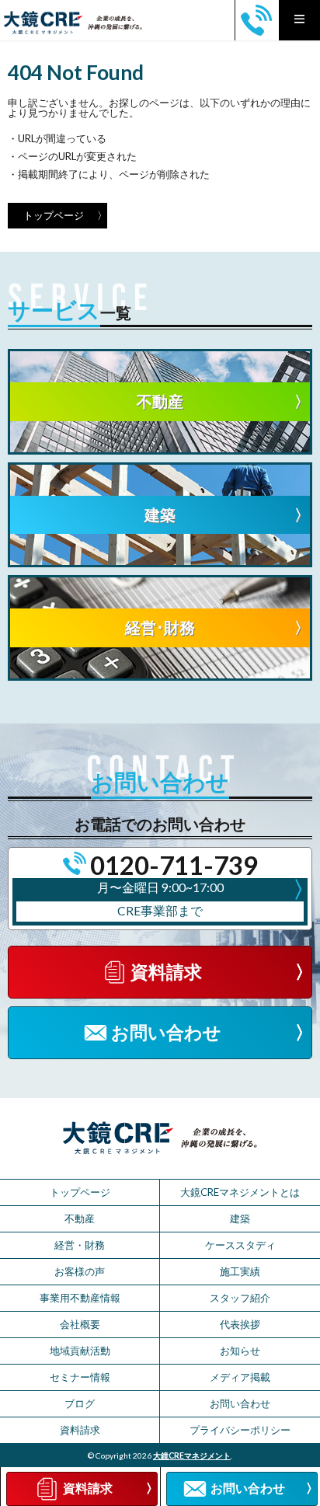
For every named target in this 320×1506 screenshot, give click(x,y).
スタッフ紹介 (240, 1298)
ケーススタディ (240, 1245)
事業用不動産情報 (80, 1298)
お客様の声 (79, 1271)
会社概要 (80, 1324)
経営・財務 (79, 1245)
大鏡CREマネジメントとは (240, 1192)
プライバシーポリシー (240, 1430)
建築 (240, 1218)
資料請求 (80, 1430)
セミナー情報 (80, 1377)
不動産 (79, 1218)
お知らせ (240, 1350)
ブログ (79, 1403)
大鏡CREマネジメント (192, 1455)
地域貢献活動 (80, 1350)
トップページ (53, 215)
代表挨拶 (240, 1324)
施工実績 (240, 1271)
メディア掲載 (240, 1377)
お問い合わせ (240, 1403)
